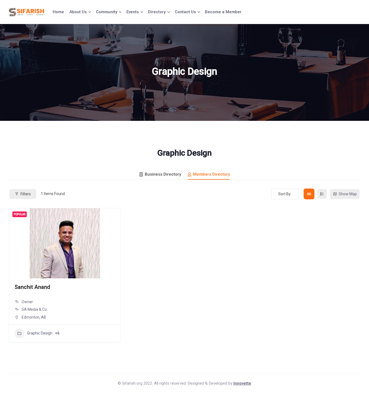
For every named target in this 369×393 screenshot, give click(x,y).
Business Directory (163, 174)
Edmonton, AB (34, 317)
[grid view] (309, 194)
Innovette (242, 383)
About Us (78, 11)
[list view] (322, 194)
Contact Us (185, 11)
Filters (26, 194)
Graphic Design (39, 333)
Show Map (348, 194)
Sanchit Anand (32, 287)
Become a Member (223, 11)
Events (132, 11)
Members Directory (211, 174)
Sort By (284, 194)
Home (58, 11)
